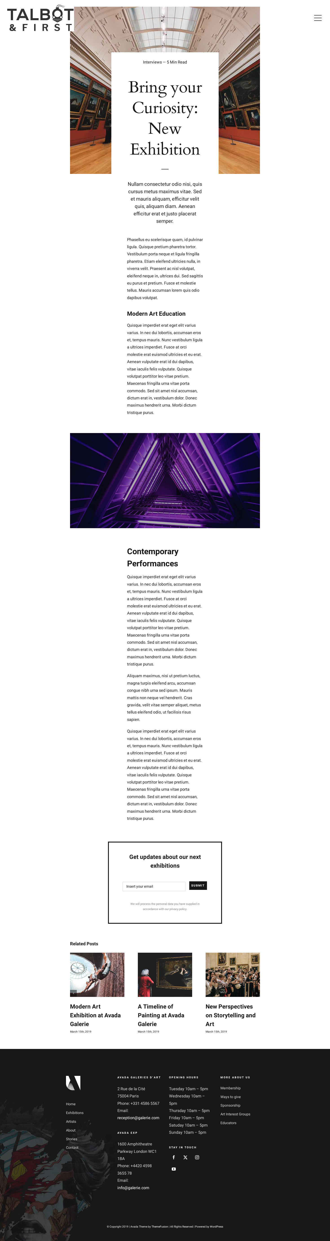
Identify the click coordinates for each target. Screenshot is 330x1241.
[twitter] (185, 1157)
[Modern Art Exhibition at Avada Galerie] (97, 975)
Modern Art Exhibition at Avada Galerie (95, 1015)
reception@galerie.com (138, 1118)
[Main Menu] (317, 18)
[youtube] (173, 1169)
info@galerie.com (133, 1188)
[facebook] (173, 1157)
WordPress (216, 1227)
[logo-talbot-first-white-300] (40, 6)
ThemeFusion (160, 1227)
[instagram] (197, 1157)
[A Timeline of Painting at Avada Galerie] (165, 975)
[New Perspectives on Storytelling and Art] (233, 975)
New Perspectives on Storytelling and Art (231, 1015)
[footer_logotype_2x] (73, 1078)
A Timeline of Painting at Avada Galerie (161, 1015)
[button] (73, 993)
